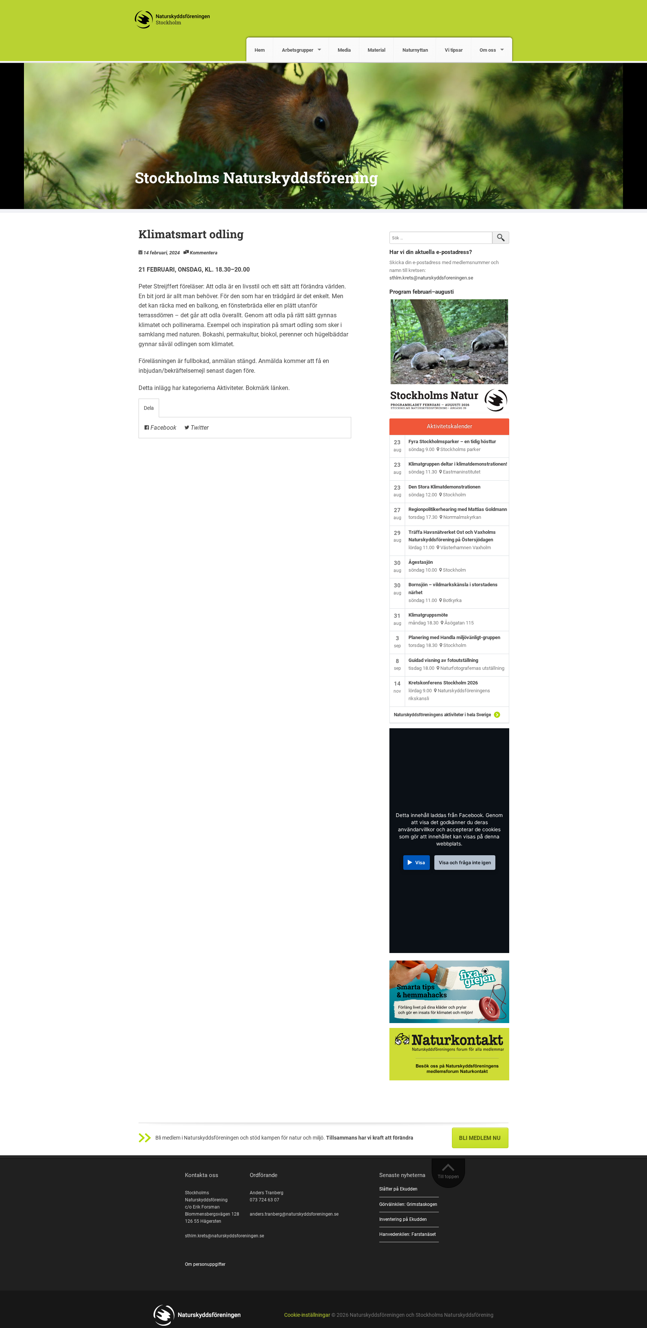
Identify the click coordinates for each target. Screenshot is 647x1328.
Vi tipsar (454, 50)
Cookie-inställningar (307, 1315)
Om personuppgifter (205, 1264)
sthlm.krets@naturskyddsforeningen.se (431, 278)
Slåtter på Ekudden (398, 1189)
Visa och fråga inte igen (465, 862)
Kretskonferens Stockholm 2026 (443, 683)
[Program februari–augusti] (449, 356)
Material (376, 50)
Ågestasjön (420, 562)
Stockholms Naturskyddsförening (256, 177)
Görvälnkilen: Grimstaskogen (408, 1204)
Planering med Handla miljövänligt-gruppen (454, 637)
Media (344, 50)
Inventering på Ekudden (403, 1219)
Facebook (162, 427)
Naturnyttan (415, 50)
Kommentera (204, 252)
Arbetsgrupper (297, 50)
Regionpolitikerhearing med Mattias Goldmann (457, 509)
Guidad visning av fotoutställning (443, 660)
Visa (420, 862)
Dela (149, 408)
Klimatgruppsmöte (428, 615)
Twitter (199, 427)
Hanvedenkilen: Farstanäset (407, 1234)
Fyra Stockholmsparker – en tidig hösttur (452, 441)
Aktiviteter (230, 387)
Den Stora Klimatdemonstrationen (444, 487)
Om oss (488, 50)
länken (279, 387)
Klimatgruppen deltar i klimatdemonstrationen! (457, 464)
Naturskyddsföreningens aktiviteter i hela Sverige (442, 714)
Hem (260, 50)
